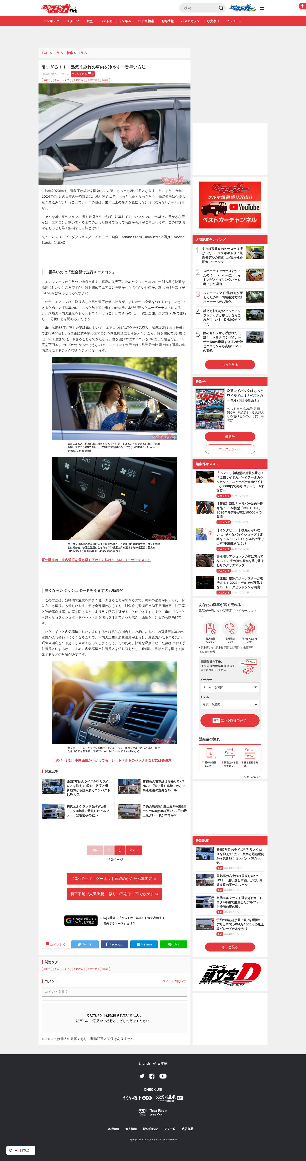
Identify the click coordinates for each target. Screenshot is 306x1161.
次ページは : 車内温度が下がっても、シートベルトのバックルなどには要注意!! (115, 760)
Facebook (151, 1076)
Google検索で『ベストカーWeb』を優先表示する (132, 918)
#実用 (47, 80)
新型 (89, 21)
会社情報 (113, 1128)
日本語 (162, 1063)
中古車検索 (146, 21)
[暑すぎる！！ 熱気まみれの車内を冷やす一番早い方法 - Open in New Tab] (114, 134)
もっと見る (230, 364)
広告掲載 (188, 1128)
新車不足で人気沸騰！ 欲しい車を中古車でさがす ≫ (114, 893)
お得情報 (167, 21)
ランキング (51, 21)
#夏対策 (78, 80)
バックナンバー (230, 449)
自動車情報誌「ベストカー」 (59, 8)
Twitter (141, 1076)
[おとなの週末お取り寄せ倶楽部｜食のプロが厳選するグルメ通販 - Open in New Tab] (137, 1098)
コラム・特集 (63, 53)
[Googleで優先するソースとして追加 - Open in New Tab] (81, 920)
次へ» (134, 850)
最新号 (230, 436)
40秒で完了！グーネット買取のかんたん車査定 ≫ (114, 878)
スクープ (73, 21)
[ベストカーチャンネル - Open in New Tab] (230, 205)
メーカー (206, 679)
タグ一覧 (170, 1128)
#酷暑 (105, 80)
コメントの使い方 (174, 981)
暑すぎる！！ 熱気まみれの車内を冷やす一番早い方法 (94, 66)
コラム (82, 53)
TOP (45, 53)
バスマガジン (190, 21)
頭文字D (213, 21)
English (144, 1063)
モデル (204, 697)
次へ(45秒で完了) (230, 720)
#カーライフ (62, 80)
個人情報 (131, 1128)
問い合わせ (150, 1128)
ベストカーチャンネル (115, 21)
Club (242, 8)
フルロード (234, 21)
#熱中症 (92, 80)
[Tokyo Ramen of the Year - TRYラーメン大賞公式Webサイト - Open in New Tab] (153, 1113)
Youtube (163, 1076)
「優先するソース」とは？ (117, 923)
